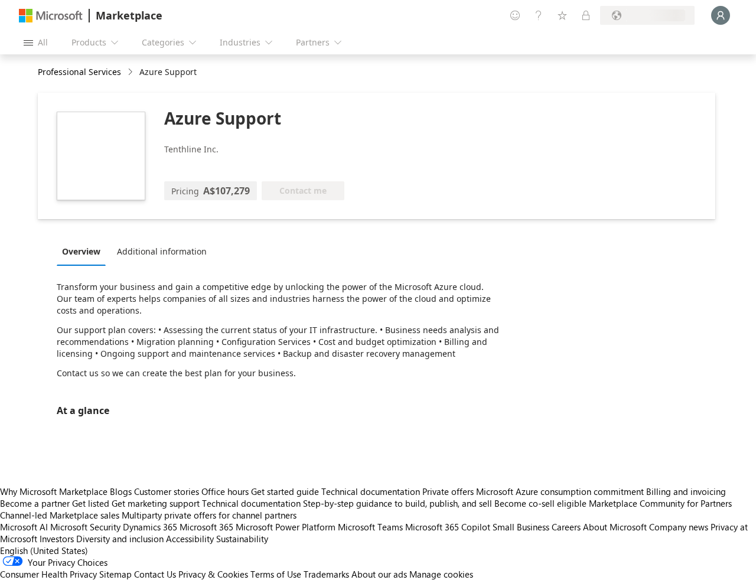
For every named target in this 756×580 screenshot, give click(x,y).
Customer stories (166, 491)
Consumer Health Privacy (48, 574)
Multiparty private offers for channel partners (209, 515)
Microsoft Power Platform (285, 527)
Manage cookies (441, 574)
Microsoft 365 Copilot (447, 527)
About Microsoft (615, 527)
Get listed (90, 503)
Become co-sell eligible (540, 503)
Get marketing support (156, 503)
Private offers (448, 491)
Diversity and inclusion (120, 539)
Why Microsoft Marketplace (53, 491)
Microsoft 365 (206, 527)
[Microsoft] (51, 15)
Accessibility (190, 539)
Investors (57, 539)
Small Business (521, 527)
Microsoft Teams (370, 527)
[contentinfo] (131, 72)
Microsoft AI (24, 527)
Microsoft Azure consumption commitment (561, 491)
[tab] (84, 251)
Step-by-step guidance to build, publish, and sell (397, 503)
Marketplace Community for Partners (660, 503)
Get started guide (285, 491)
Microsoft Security (85, 527)
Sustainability (242, 539)
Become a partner (35, 503)
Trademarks (326, 574)
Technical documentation (370, 491)
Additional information (162, 251)
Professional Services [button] (79, 71)
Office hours (225, 491)
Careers (566, 527)
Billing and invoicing (686, 491)
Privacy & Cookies (213, 574)
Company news (678, 527)
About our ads (379, 574)
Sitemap (115, 574)
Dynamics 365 (150, 527)
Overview (81, 251)
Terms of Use (275, 574)
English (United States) (44, 550)
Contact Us (155, 574)
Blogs (121, 491)
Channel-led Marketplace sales (59, 515)
